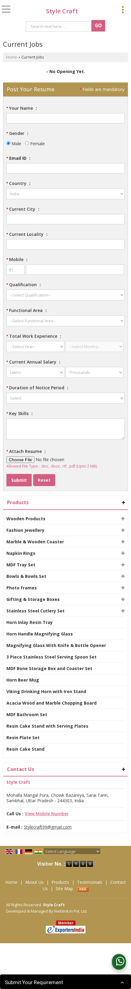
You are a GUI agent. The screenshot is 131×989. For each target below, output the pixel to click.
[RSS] (82, 888)
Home (11, 57)
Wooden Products (25, 518)
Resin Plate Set (23, 737)
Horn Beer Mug (22, 680)
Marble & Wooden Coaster (35, 542)
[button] (47, 813)
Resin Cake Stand (25, 749)
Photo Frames (21, 588)
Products (18, 502)
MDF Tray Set (20, 565)
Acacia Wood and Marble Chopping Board (51, 703)
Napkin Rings (20, 553)
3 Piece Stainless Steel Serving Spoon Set (51, 657)
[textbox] (60, 26)
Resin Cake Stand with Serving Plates (47, 726)
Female (37, 143)
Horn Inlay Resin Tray (29, 622)
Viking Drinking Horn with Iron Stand (46, 691)
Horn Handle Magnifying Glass (39, 634)
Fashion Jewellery (25, 530)
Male (15, 143)
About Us (34, 882)
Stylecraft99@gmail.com (48, 827)
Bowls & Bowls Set (26, 576)
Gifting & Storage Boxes (33, 599)
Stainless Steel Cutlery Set (35, 611)
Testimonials (89, 882)
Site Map (64, 888)
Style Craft (62, 11)
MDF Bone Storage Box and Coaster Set (49, 668)
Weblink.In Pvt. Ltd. (70, 911)
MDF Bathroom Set (26, 714)
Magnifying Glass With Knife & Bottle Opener (56, 645)
